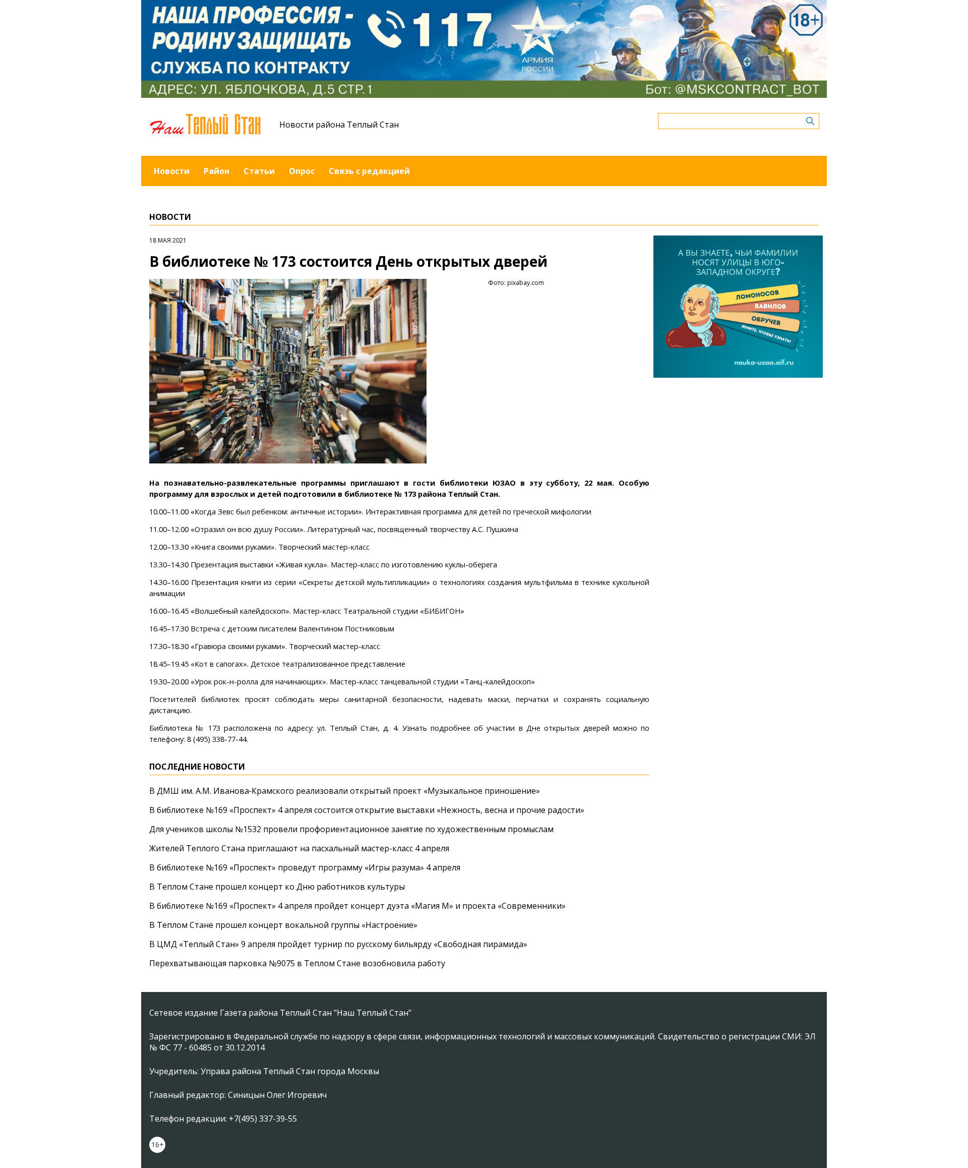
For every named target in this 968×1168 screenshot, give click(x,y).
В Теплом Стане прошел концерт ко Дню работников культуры (277, 886)
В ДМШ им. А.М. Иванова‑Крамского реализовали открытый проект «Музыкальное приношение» (344, 790)
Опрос (302, 171)
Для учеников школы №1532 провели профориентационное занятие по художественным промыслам (351, 829)
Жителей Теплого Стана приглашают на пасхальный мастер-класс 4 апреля (299, 848)
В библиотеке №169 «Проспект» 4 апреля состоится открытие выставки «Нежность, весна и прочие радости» (366, 809)
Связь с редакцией (369, 171)
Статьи (259, 171)
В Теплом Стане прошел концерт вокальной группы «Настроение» (283, 924)
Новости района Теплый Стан (339, 125)
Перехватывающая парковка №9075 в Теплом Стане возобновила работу (297, 963)
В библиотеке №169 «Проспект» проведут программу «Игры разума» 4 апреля (304, 867)
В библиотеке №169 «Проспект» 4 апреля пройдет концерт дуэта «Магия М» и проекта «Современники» (357, 905)
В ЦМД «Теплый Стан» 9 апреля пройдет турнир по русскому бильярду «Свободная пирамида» (338, 944)
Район (216, 171)
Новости (172, 171)
